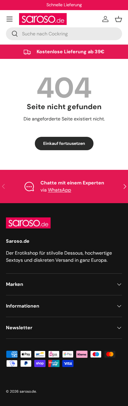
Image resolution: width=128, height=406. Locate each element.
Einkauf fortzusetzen (64, 143)
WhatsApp (59, 190)
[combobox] (64, 33)
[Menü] (9, 19)
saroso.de (28, 391)
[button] (118, 19)
